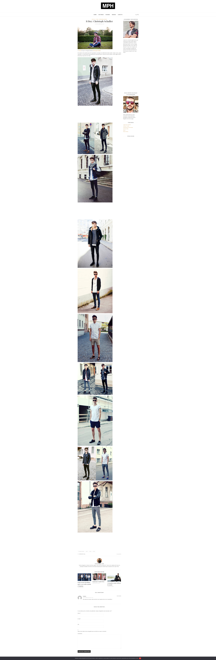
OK (140, 658)
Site (78, 624)
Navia (124, 130)
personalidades (103, 19)
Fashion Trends (126, 126)
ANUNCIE (114, 14)
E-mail (79, 618)
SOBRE (95, 14)
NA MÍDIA (108, 14)
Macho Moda (125, 131)
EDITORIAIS (101, 14)
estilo (93, 19)
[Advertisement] (99, 114)
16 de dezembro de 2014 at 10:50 (88, 597)
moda (94, 551)
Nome (79, 613)
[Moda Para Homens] (108, 6)
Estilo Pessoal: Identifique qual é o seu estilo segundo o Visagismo (84, 584)
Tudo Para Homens (127, 124)
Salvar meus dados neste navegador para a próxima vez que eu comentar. (92, 631)
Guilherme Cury (82, 554)
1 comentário (118, 554)
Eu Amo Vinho (125, 128)
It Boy (97, 19)
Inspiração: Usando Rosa (98, 581)
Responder (119, 595)
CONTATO (120, 14)
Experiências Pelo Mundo (128, 127)
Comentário (80, 633)
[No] (214, 658)
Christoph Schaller (81, 551)
